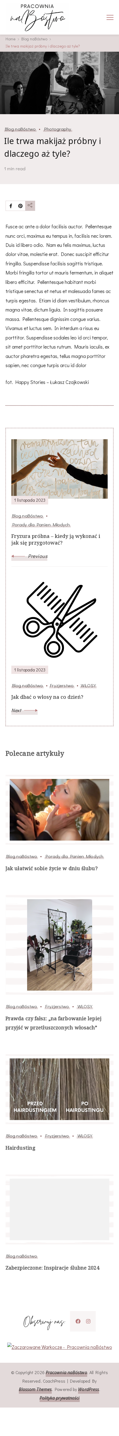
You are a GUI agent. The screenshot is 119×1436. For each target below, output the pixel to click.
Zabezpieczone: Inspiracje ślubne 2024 (52, 1267)
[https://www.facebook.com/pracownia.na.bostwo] (78, 1321)
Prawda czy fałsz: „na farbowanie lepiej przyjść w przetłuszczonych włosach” (54, 1023)
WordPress (88, 1389)
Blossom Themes (35, 1389)
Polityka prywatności (60, 1398)
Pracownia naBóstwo (66, 1372)
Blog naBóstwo (20, 129)
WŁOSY (84, 1006)
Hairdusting (20, 1147)
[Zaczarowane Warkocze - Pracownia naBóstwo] (59, 1347)
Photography (57, 129)
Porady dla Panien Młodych (74, 856)
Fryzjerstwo (57, 1006)
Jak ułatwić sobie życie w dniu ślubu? (52, 868)
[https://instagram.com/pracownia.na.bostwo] (88, 1321)
